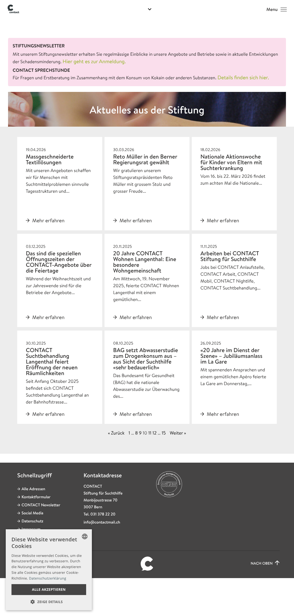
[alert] (49, 569)
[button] (48, 602)
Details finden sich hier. (243, 77)
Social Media (32, 513)
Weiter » (178, 433)
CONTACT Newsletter (41, 505)
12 (154, 433)
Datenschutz (32, 521)
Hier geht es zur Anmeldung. (94, 61)
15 (164, 433)
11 (149, 433)
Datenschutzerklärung (47, 578)
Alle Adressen (33, 489)
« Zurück (116, 433)
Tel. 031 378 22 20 (99, 514)
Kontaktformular (36, 497)
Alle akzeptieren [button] (49, 589)
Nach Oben (262, 563)
